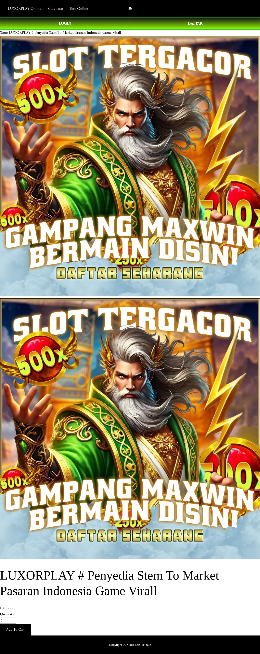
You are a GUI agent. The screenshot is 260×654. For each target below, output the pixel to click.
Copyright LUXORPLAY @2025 (130, 644)
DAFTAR (195, 23)
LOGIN (65, 23)
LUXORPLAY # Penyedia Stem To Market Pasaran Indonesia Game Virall (65, 32)
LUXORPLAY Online (24, 8)
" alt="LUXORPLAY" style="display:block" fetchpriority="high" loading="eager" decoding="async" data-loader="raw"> (130, 8)
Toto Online (78, 8)
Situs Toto (55, 8)
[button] (15, 629)
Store (4, 32)
